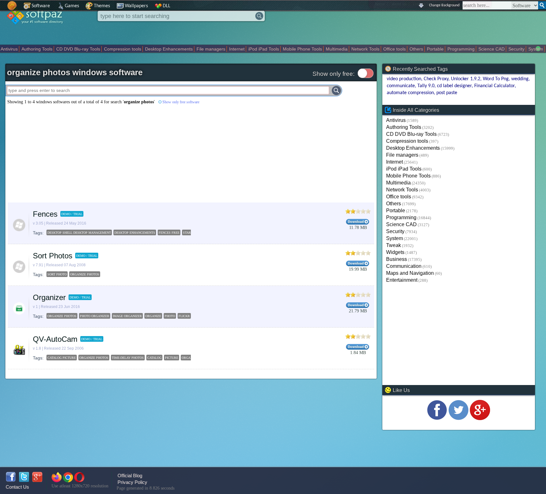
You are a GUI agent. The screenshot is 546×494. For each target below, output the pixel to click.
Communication (404, 266)
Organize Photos (84, 274)
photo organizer (94, 316)
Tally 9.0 (425, 85)
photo (170, 316)
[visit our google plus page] (480, 418)
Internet (237, 48)
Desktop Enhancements (169, 48)
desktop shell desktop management (79, 232)
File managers (211, 48)
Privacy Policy (132, 482)
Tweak (393, 245)
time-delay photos (128, 357)
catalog (154, 357)
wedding (520, 78)
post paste (446, 92)
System (535, 48)
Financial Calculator (494, 85)
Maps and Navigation (410, 273)
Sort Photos (52, 255)
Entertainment (401, 280)
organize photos (61, 316)
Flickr (184, 316)
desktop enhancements (134, 232)
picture (171, 357)
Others (416, 48)
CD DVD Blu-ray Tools (78, 48)
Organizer (49, 297)
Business (396, 259)
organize (153, 316)
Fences (45, 214)
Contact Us (17, 487)
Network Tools (365, 48)
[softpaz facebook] (10, 480)
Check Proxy (436, 78)
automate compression (410, 92)
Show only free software (180, 102)
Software (41, 6)
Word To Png (496, 78)
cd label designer (454, 85)
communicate (401, 85)
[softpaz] (2, 9)
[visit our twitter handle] (458, 418)
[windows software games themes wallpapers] (38, 30)
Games (72, 6)
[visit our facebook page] (437, 418)
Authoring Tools (36, 48)
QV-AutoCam (55, 339)
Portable (435, 48)
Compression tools (122, 48)
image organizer (127, 316)
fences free (169, 232)
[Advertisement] (146, 153)
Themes (102, 6)
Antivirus (9, 48)
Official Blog (130, 475)
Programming (461, 48)
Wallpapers (136, 6)
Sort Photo (57, 274)
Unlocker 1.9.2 (465, 78)
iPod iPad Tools (263, 48)
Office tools (394, 48)
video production (404, 78)
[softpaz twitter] (24, 480)
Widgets (395, 252)
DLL (166, 6)
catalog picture (61, 357)
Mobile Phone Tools (302, 48)
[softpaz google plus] (37, 480)
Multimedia (337, 48)
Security (516, 48)
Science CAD (491, 48)
